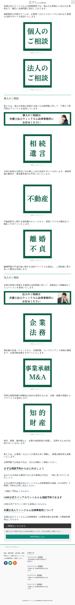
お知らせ (40, 557)
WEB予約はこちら (37, 537)
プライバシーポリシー (12, 547)
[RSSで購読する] (15, 563)
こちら (21, 491)
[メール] (10, 563)
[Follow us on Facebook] (6, 563)
